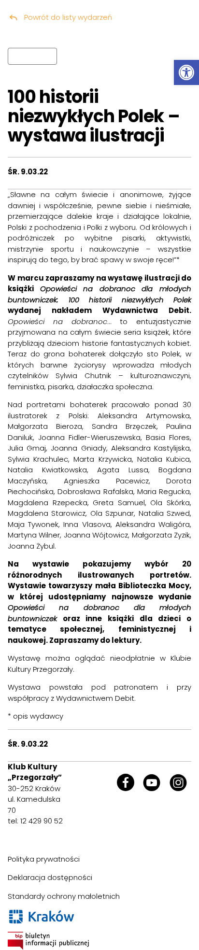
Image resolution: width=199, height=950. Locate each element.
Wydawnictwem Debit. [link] (96, 698)
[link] (186, 72)
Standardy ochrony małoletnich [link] (64, 896)
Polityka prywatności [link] (44, 859)
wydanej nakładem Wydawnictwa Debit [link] (98, 310)
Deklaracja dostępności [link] (50, 877)
